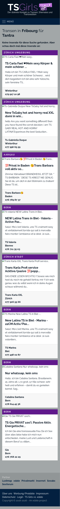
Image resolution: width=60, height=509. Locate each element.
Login (20, 497)
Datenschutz (9, 497)
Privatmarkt (28, 480)
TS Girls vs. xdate (34, 497)
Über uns (7, 493)
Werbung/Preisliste (24, 493)
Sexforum (7, 484)
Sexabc (51, 480)
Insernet (40, 480)
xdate (17, 480)
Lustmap (7, 480)
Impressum (42, 493)
